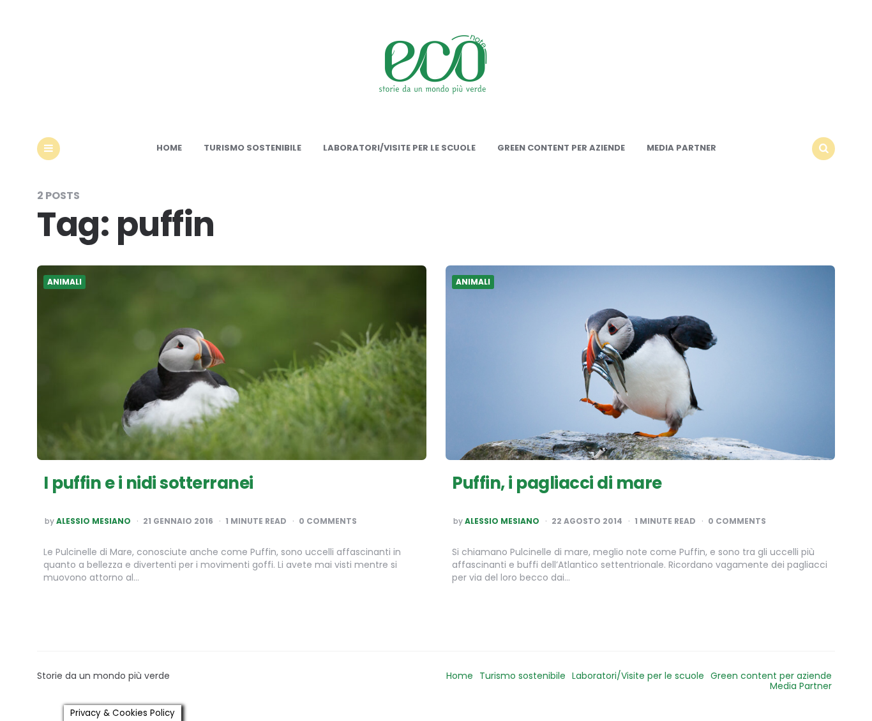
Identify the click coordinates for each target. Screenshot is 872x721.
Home (169, 148)
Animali (64, 282)
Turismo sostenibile (252, 148)
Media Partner (681, 148)
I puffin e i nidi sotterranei (148, 483)
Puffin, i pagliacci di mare (557, 483)
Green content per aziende (561, 148)
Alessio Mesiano (93, 521)
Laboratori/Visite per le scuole (399, 148)
